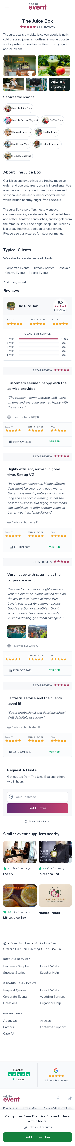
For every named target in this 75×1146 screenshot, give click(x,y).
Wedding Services (52, 996)
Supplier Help (49, 972)
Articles (45, 1021)
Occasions (10, 1003)
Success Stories (14, 972)
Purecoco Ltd (49, 874)
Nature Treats (49, 913)
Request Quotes (14, 990)
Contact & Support (53, 1027)
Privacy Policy (10, 1108)
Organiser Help (50, 1003)
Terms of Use (29, 1108)
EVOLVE (9, 874)
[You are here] (4, 943)
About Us (10, 1021)
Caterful (8, 1033)
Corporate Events (15, 996)
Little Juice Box (15, 917)
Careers (8, 1027)
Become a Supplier (16, 966)
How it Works (50, 966)
